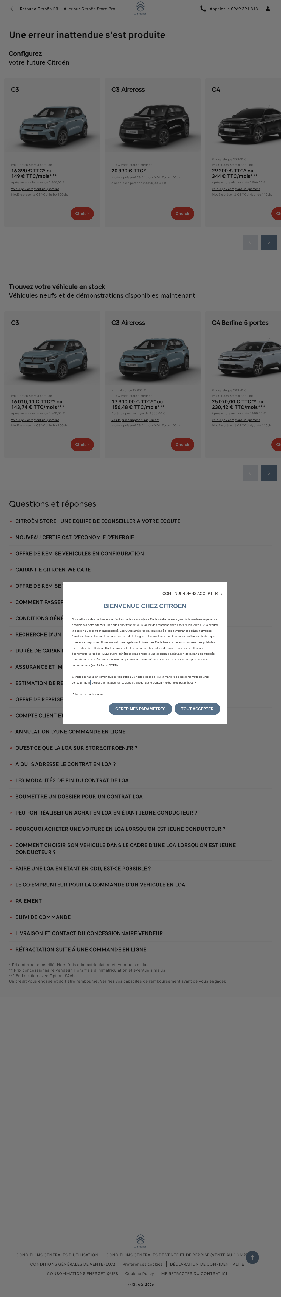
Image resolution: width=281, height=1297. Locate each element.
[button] (192, 593)
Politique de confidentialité (88, 694)
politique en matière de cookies (112, 682)
